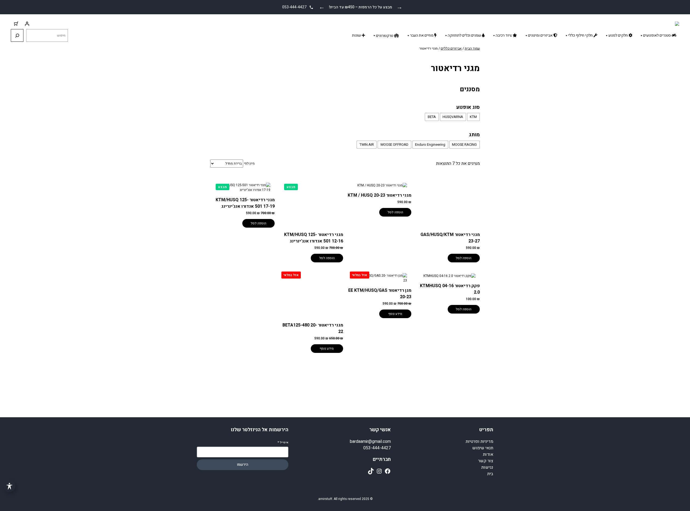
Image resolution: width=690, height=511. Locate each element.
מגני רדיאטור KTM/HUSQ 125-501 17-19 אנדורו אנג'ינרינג (245, 203)
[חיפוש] (17, 35)
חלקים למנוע (618, 35)
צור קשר (485, 461)
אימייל (283, 442)
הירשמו (242, 464)
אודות (488, 454)
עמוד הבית (472, 48)
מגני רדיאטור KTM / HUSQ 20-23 (379, 195)
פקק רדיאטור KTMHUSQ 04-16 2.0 (450, 289)
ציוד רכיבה (504, 35)
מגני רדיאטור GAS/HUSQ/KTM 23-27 (450, 237)
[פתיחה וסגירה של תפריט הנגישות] (9, 486)
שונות (357, 35)
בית (490, 474)
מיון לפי (249, 163)
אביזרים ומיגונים (540, 35)
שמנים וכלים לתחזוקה (465, 35)
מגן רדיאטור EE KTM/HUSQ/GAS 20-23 (379, 293)
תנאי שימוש (482, 448)
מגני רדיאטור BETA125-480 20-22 (312, 328)
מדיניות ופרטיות (479, 441)
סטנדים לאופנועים (657, 35)
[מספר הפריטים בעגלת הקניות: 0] (16, 23)
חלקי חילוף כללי (581, 35)
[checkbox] (473, 117)
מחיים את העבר (422, 35)
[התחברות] (27, 23)
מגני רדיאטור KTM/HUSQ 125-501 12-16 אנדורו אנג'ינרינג (313, 237)
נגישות (487, 467)
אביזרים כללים (451, 48)
